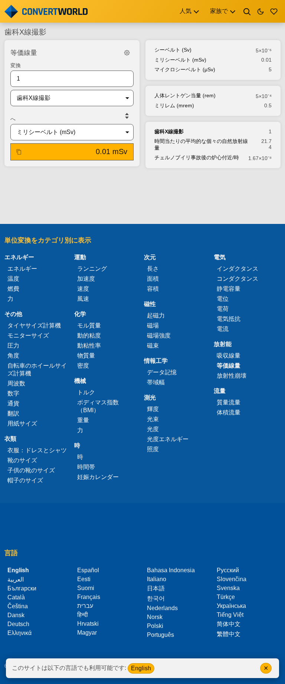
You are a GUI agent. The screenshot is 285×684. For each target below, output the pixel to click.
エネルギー (22, 269)
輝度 (153, 409)
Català (16, 597)
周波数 (16, 383)
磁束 (153, 345)
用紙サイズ (22, 423)
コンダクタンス (237, 279)
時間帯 (86, 467)
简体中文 (228, 624)
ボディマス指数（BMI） (98, 406)
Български (21, 588)
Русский (228, 570)
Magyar (87, 632)
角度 (13, 355)
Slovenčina (231, 579)
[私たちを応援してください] (274, 11)
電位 (223, 299)
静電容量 (228, 289)
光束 (153, 419)
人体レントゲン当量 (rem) (185, 95)
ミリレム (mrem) (174, 105)
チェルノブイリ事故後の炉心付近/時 (196, 157)
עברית (85, 606)
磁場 (153, 325)
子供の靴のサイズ (31, 470)
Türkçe (226, 597)
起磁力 (156, 315)
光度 (153, 429)
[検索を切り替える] (247, 11)
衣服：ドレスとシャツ (37, 450)
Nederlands (162, 608)
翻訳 (13, 413)
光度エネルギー (168, 439)
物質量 (86, 355)
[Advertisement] (142, 197)
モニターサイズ (28, 335)
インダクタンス (237, 269)
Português (160, 635)
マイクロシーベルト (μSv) (184, 69)
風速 (83, 299)
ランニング (92, 269)
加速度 (86, 279)
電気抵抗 (228, 319)
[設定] (127, 52)
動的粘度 (89, 335)
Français (88, 597)
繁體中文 (228, 634)
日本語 (156, 588)
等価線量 (228, 365)
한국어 (156, 598)
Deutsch (18, 624)
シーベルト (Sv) (172, 50)
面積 (153, 279)
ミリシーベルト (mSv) (180, 60)
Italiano (156, 579)
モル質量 (89, 325)
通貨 (13, 403)
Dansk (15, 615)
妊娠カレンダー (98, 477)
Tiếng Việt (230, 615)
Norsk (155, 617)
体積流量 (228, 412)
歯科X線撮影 (169, 131)
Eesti (84, 579)
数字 (13, 393)
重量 (83, 420)
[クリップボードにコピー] (19, 152)
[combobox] (66, 98)
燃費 (13, 289)
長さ (153, 269)
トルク (86, 392)
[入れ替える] (127, 116)
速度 (83, 289)
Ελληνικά (19, 633)
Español (88, 570)
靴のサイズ (22, 460)
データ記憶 (162, 372)
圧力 (13, 345)
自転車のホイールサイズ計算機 (37, 369)
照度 (153, 449)
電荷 (223, 309)
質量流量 (228, 402)
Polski (155, 626)
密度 (83, 365)
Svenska (228, 588)
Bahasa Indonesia (171, 570)
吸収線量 (228, 355)
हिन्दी (82, 615)
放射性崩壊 (231, 375)
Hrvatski (88, 624)
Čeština (17, 606)
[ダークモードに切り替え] (260, 11)
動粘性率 (89, 345)
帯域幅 (156, 382)
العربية (15, 579)
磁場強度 (159, 335)
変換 (15, 65)
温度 (13, 279)
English (141, 668)
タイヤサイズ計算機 (34, 325)
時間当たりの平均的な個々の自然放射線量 (201, 144)
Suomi (85, 588)
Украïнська (231, 606)
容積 (153, 289)
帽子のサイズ (25, 480)
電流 (223, 329)
